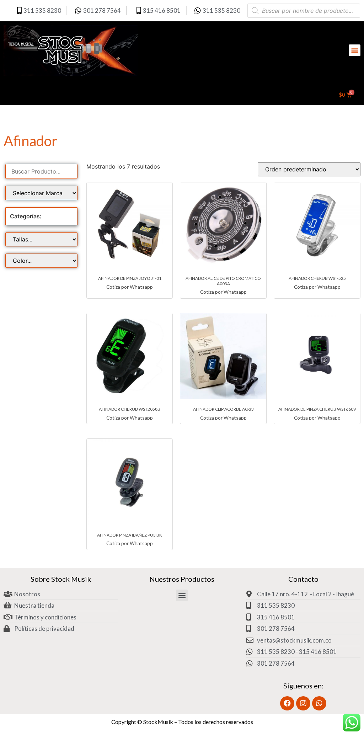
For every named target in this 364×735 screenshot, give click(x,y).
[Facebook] (287, 703)
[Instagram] (303, 703)
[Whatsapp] (319, 703)
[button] (354, 50)
